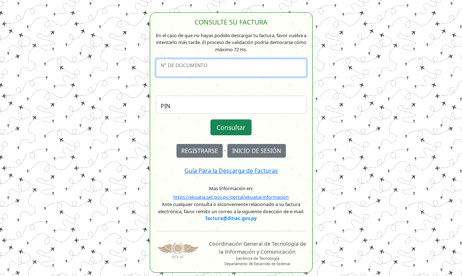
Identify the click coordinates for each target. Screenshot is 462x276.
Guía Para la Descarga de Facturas (231, 171)
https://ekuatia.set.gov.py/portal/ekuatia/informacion (231, 197)
